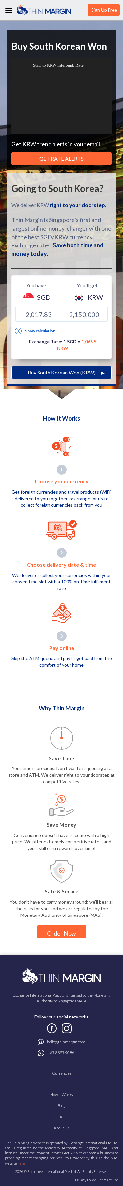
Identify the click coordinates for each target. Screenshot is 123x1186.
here (21, 1163)
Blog (61, 1105)
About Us (61, 1127)
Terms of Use (108, 1180)
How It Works (61, 1094)
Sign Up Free (104, 10)
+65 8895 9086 (61, 1052)
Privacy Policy (85, 1180)
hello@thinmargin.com (66, 1041)
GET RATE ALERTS (61, 158)
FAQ (62, 1116)
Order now (61, 933)
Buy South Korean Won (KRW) (62, 372)
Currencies (61, 1073)
